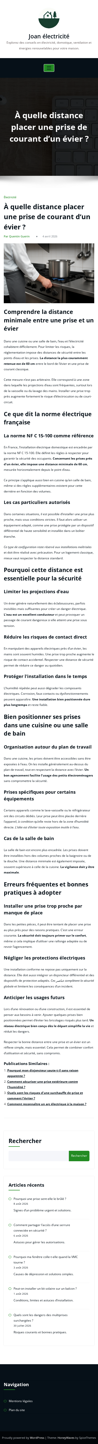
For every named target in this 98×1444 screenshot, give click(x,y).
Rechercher (25, 1141)
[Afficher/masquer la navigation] (49, 68)
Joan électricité (49, 36)
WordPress (37, 1438)
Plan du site (17, 1410)
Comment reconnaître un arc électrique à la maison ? (46, 1104)
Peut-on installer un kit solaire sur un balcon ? (45, 1288)
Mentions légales (21, 1401)
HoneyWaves (66, 1438)
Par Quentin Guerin (17, 236)
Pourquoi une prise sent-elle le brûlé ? (40, 1199)
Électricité (10, 197)
